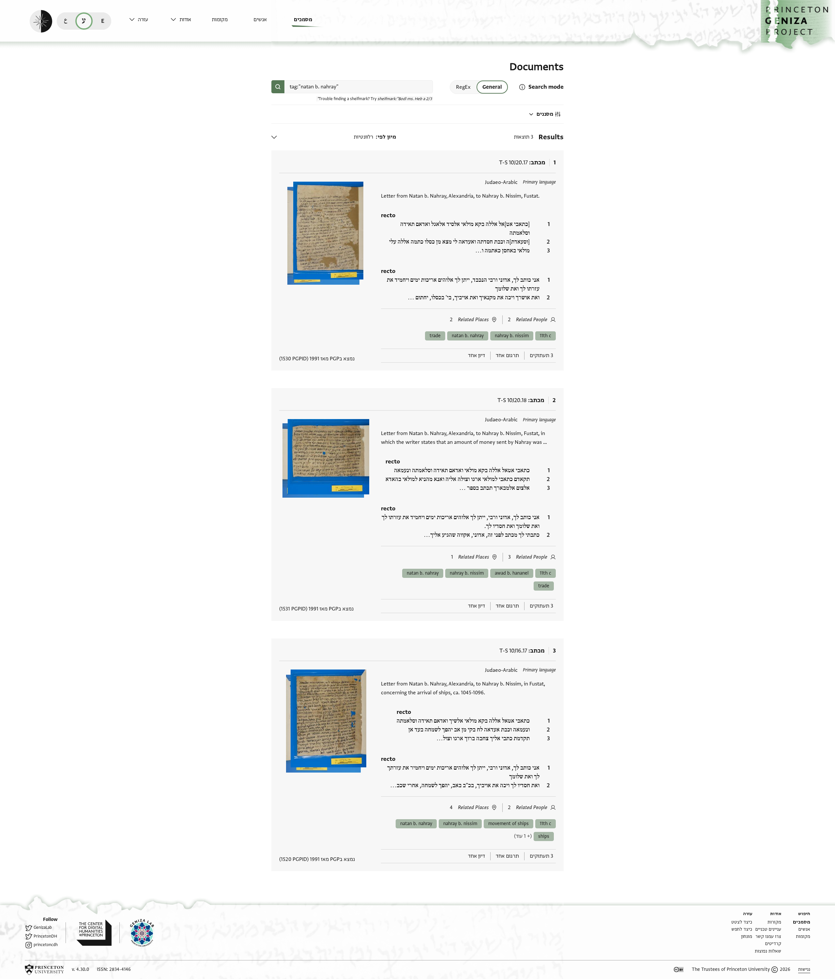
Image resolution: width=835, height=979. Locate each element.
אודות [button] (185, 19)
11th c (545, 336)
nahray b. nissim (512, 336)
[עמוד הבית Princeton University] (44, 969)
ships (543, 836)
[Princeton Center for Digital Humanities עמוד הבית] (89, 932)
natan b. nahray (468, 336)
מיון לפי (386, 137)
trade (435, 336)
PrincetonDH (45, 936)
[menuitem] (313, 23)
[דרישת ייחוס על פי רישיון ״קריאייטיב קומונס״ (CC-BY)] (679, 969)
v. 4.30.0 (80, 969)
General (492, 87)
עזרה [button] (143, 19)
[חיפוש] (277, 86)
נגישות (804, 969)
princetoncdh (46, 944)
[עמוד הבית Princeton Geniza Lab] (136, 932)
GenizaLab (43, 927)
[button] (798, 24)
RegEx (463, 87)
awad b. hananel (512, 573)
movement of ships (508, 824)
